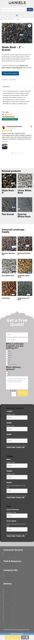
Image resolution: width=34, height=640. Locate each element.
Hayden (7, 594)
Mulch (10, 355)
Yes (9, 372)
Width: (9, 423)
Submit (21, 393)
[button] (29, 25)
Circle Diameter (13, 509)
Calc (24, 637)
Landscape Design (10, 553)
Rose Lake (7, 621)
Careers (7, 575)
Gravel (10, 79)
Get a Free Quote (10, 73)
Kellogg (7, 607)
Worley (7, 619)
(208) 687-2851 (27, 68)
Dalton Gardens (9, 598)
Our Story (7, 573)
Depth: (9, 434)
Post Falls (7, 600)
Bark (9, 360)
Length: (9, 411)
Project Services (9, 555)
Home (1, 19)
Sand (9, 358)
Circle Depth (11, 521)
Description (6, 86)
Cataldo (7, 614)
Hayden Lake (8, 596)
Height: (9, 471)
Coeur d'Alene (9, 591)
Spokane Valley (9, 603)
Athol (6, 609)
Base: (9, 459)
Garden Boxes (12, 364)
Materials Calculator (10, 564)
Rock (5, 19)
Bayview (7, 612)
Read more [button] (5, 141)
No (9, 374)
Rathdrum (8, 589)
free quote (11, 637)
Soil (9, 362)
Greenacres (8, 605)
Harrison (7, 616)
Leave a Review (9, 577)
